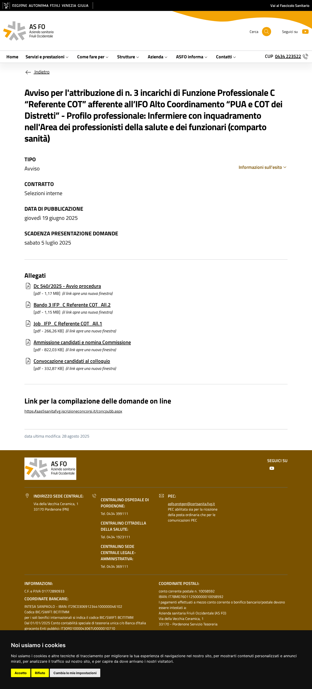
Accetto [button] (21, 673)
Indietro (42, 71)
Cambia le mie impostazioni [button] (75, 673)
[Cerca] (266, 31)
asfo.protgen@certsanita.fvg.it (191, 503)
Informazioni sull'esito (260, 167)
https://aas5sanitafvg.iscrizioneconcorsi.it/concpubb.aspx (73, 411)
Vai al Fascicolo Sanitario (289, 5)
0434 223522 (288, 56)
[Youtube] (303, 31)
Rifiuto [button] (40, 673)
